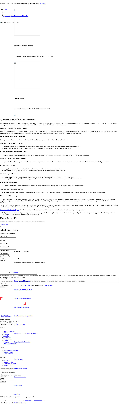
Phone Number (4, 247)
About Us (6, 342)
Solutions (6, 334)
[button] (0, 6)
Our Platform (7, 337)
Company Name (5, 250)
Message (2, 260)
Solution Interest (5, 257)
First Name (3, 236)
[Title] (1, 405)
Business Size (4, 253)
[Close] (0, 226)
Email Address (4, 243)
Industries (6, 336)
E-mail (2, 378)
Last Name (3, 240)
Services (5, 332)
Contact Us (6, 360)
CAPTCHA (3, 283)
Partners (5, 340)
